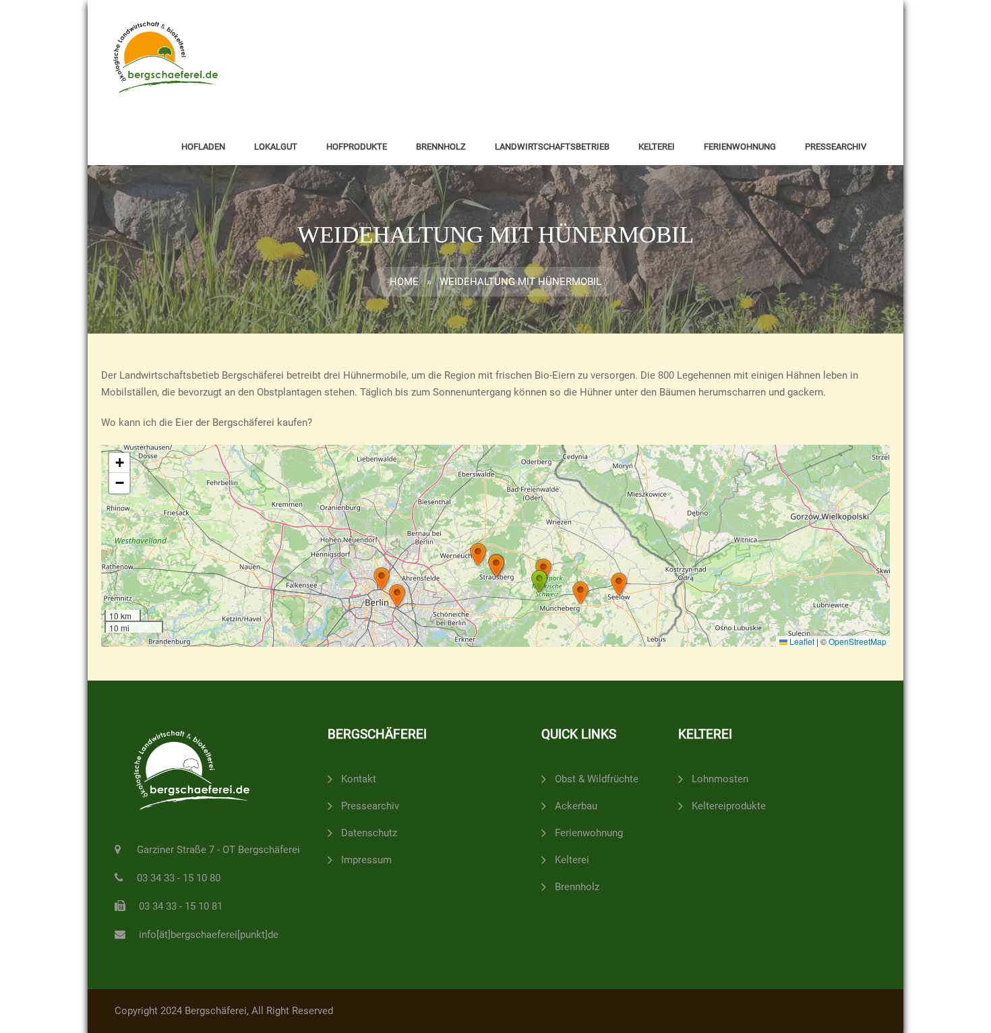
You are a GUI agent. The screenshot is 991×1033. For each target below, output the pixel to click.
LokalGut (275, 147)
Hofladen (203, 147)
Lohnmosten (720, 779)
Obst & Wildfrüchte (596, 779)
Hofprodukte (356, 147)
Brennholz (441, 147)
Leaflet (800, 641)
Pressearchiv (835, 147)
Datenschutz (369, 833)
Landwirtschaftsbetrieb (552, 147)
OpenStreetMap (858, 641)
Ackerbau (576, 806)
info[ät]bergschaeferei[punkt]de (208, 935)
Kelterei (656, 147)
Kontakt (358, 779)
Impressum (366, 860)
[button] (619, 584)
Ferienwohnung (740, 147)
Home (404, 282)
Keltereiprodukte (729, 806)
